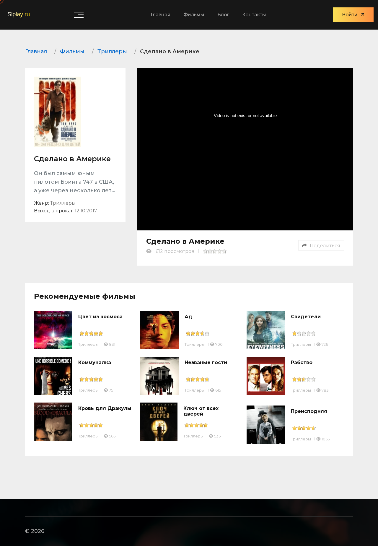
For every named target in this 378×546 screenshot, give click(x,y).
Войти (350, 14)
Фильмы (193, 14)
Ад (188, 316)
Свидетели (306, 316)
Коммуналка (94, 362)
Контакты (254, 14)
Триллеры (88, 344)
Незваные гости (206, 362)
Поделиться (325, 245)
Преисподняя (309, 411)
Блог (223, 14)
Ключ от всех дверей (201, 411)
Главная (160, 14)
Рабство (301, 362)
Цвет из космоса (100, 316)
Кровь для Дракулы (104, 408)
